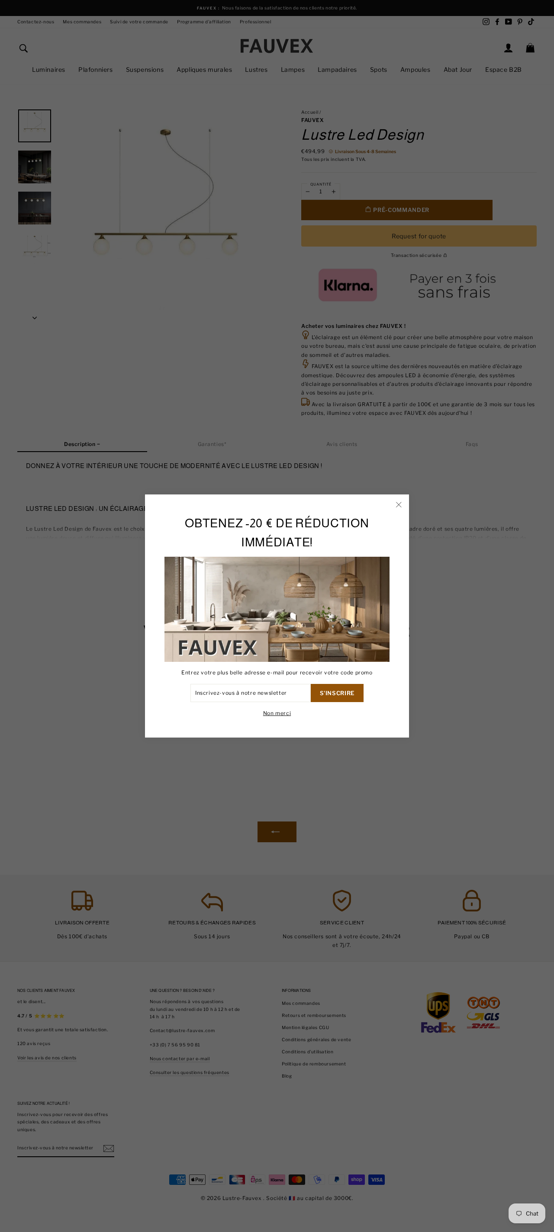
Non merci (277, 713)
